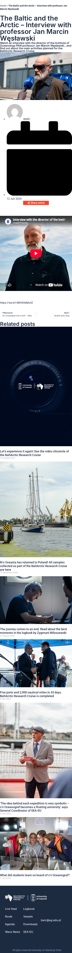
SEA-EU (28, 931)
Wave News (12, 931)
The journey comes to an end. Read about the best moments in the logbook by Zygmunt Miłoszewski (33, 630)
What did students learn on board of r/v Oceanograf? (35, 875)
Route (8, 916)
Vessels (28, 916)
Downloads (30, 924)
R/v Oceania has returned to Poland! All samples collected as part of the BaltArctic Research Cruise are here (33, 566)
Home (3, 5)
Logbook (29, 908)
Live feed (11, 908)
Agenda (10, 924)
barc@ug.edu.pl (51, 920)
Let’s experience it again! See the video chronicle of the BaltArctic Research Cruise (34, 453)
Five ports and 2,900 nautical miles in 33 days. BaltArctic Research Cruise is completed (31, 694)
